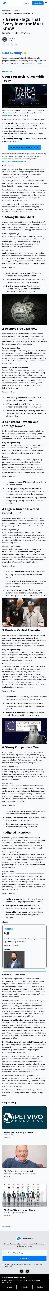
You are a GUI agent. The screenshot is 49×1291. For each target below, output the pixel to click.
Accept (9, 1287)
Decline (40, 1287)
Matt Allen (12, 38)
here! (40, 63)
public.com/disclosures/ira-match (14, 161)
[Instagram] (27, 1271)
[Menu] (45, 2)
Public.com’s (7, 115)
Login (27, 3)
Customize (24, 1287)
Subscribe (38, 3)
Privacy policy (14, 1280)
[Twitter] (21, 1271)
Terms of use (28, 1280)
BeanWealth (6, 11)
